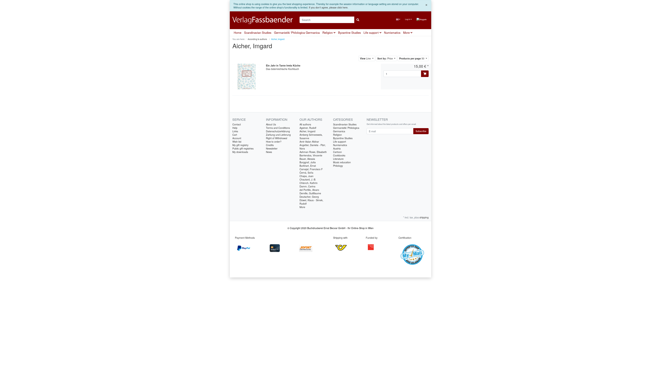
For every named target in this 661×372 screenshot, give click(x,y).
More (302, 207)
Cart (234, 134)
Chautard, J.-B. (308, 179)
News (269, 152)
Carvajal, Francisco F (311, 169)
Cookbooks (339, 155)
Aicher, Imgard (307, 131)
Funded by (371, 237)
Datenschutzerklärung (278, 131)
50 (412, 58)
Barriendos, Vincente (311, 155)
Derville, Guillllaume (310, 193)
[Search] (357, 20)
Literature (338, 159)
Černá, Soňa (306, 172)
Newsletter (271, 148)
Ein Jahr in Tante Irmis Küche (283, 65)
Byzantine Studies (349, 32)
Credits (270, 145)
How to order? (273, 141)
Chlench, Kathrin (309, 183)
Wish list (236, 141)
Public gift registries (243, 148)
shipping (424, 217)
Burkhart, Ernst (308, 165)
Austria (337, 148)
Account (236, 138)
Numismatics (392, 32)
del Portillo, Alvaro (309, 190)
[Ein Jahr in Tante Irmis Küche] (246, 76)
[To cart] (425, 73)
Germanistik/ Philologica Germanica (297, 32)
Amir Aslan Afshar (309, 141)
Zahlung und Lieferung (278, 134)
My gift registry (240, 145)
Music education (342, 162)
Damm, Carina (307, 186)
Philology (338, 165)
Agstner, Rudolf (308, 128)
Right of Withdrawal (276, 138)
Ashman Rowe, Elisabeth (313, 152)
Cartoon (337, 152)
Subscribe (421, 131)
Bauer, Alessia (307, 159)
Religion (328, 32)
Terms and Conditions (278, 128)
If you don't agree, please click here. (328, 7)
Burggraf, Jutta (308, 162)
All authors (305, 124)
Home (237, 32)
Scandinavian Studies (257, 32)
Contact (236, 124)
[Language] (398, 19)
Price (385, 58)
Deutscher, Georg (309, 196)
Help (234, 128)
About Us (271, 124)
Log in (408, 19)
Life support (372, 32)
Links (235, 131)
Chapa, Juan (306, 176)
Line (365, 58)
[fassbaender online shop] (263, 20)
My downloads (240, 152)
